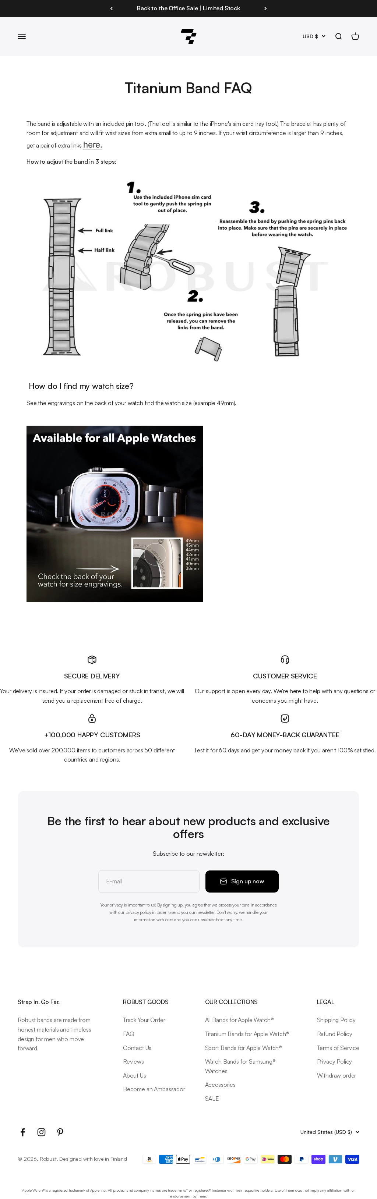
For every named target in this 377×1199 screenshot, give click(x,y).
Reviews (133, 1061)
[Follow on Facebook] (23, 1132)
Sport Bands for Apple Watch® (243, 1047)
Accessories (220, 1084)
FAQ (128, 1033)
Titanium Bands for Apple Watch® (247, 1033)
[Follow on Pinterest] (60, 1132)
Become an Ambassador (154, 1089)
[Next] (265, 8)
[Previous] (111, 8)
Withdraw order (336, 1075)
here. (92, 144)
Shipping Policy (336, 1020)
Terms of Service (338, 1047)
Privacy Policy (334, 1061)
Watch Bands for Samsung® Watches (240, 1066)
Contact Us (137, 1047)
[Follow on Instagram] (41, 1132)
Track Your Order (144, 1020)
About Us (134, 1075)
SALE (212, 1098)
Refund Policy (334, 1033)
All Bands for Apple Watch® (239, 1020)
